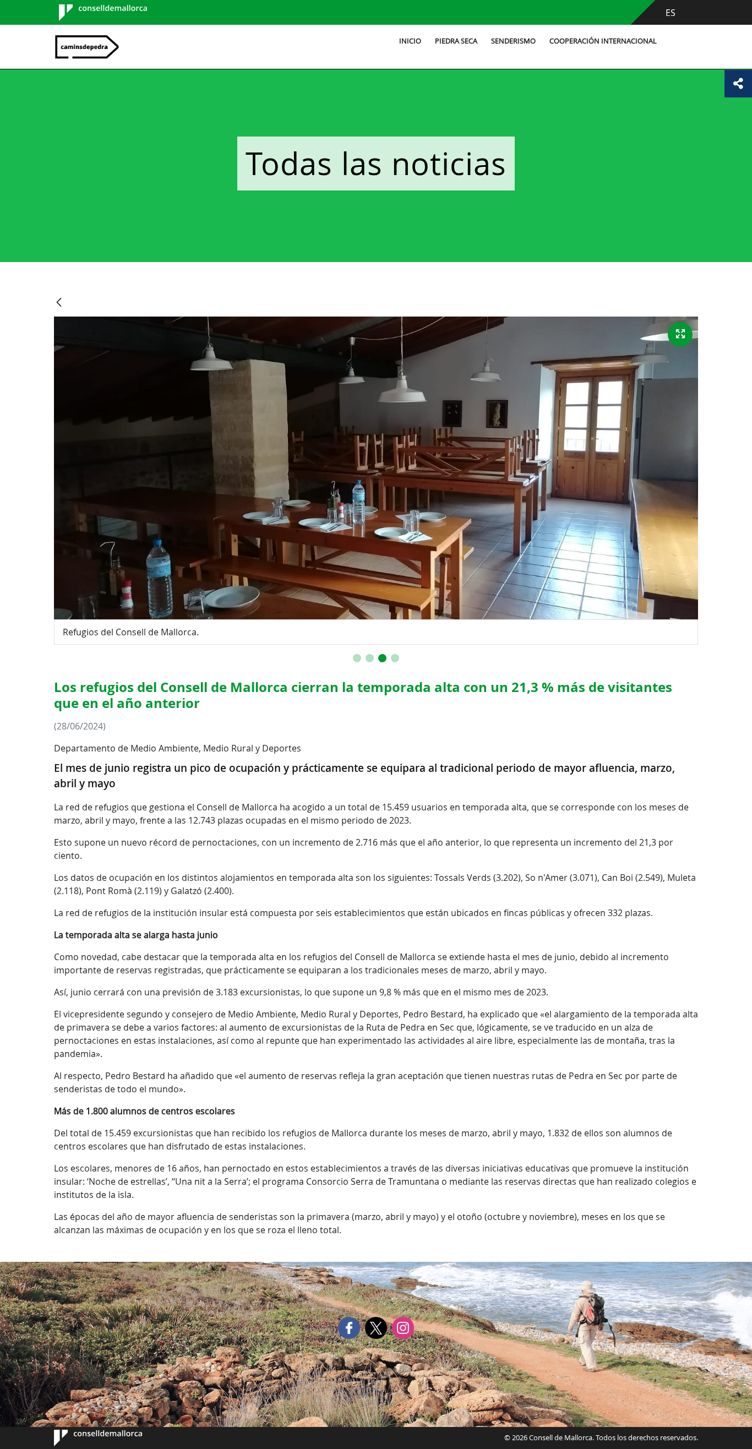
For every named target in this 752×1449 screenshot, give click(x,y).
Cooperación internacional (603, 41)
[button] (357, 658)
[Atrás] (59, 303)
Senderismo (513, 41)
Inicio (410, 41)
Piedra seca (456, 41)
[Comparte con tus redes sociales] (738, 83)
